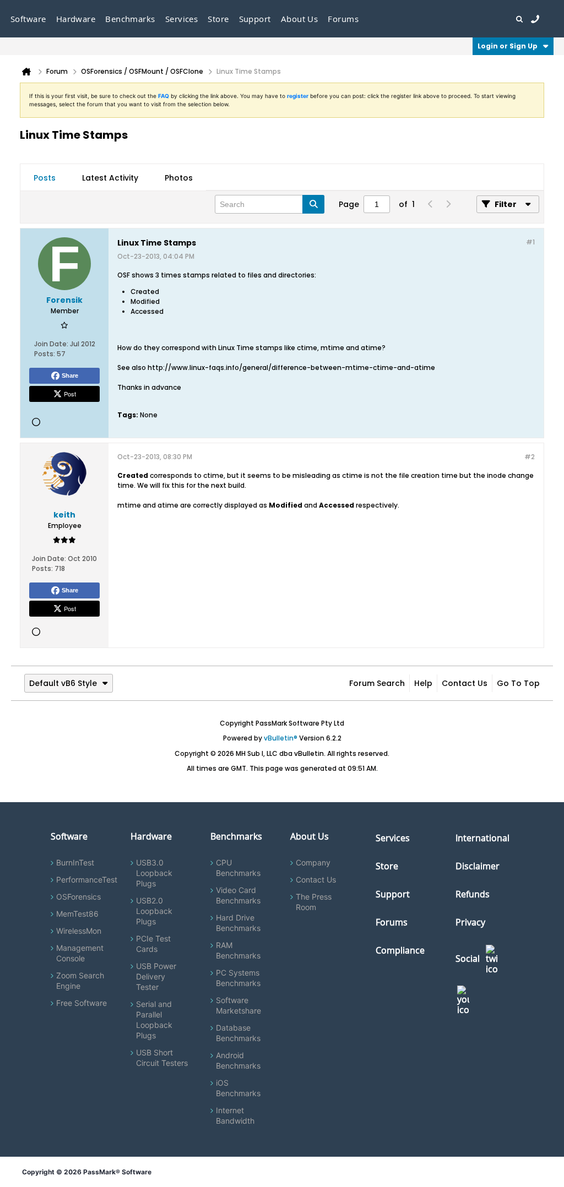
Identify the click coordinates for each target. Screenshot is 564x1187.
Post (70, 393)
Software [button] (28, 18)
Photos (179, 177)
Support (255, 18)
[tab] (44, 178)
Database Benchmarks (238, 1033)
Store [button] (218, 18)
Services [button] (181, 18)
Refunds (472, 894)
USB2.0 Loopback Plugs (154, 911)
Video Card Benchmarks (238, 895)
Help (423, 683)
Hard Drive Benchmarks (238, 923)
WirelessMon (78, 930)
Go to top (518, 683)
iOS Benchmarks (238, 1088)
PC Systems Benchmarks (238, 978)
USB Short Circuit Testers (162, 1058)
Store (387, 866)
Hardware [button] (76, 18)
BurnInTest (75, 862)
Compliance (400, 950)
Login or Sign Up (508, 46)
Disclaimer (477, 866)
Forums (343, 18)
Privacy (470, 922)
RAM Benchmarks (238, 950)
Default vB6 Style (63, 683)
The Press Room (314, 902)
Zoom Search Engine (80, 980)
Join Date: (51, 344)
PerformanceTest (86, 879)
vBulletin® (280, 738)
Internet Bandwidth (235, 1115)
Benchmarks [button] (130, 18)
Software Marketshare (238, 1005)
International (482, 838)
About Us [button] (299, 18)
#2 (529, 456)
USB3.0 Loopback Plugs (154, 873)
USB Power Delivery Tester (156, 976)
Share (70, 375)
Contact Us (464, 683)
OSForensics (78, 896)
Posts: (44, 353)
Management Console (80, 953)
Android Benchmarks (238, 1060)
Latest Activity (110, 177)
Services (393, 838)
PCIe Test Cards (153, 944)
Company (313, 862)
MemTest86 (77, 913)
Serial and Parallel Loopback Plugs (154, 1019)
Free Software (81, 1003)
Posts (45, 177)
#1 (530, 242)
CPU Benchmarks (238, 868)
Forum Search (377, 683)
